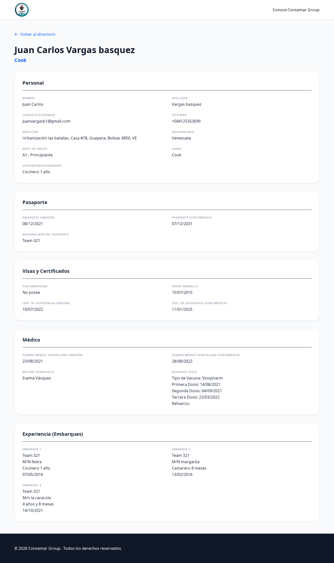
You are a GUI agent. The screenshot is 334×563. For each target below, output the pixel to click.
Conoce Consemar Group (296, 9)
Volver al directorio (38, 34)
